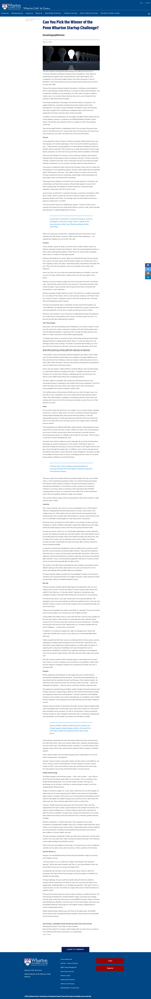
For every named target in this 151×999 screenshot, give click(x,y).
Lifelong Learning (70, 13)
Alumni (58, 996)
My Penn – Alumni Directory (69, 963)
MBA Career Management (69, 967)
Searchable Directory (53, 13)
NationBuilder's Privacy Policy (70, 988)
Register (148, 3)
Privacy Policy (65, 996)
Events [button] (4, 13)
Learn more (47, 934)
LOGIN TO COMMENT (75, 949)
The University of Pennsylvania (47, 996)
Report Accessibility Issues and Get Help (80, 996)
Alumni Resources (66, 959)
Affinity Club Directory (67, 984)
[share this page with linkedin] (148, 277)
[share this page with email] (148, 273)
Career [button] (28, 13)
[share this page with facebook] (148, 265)
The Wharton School (33, 996)
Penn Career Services (67, 971)
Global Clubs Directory (68, 979)
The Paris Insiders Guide (110, 13)
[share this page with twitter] (148, 269)
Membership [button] (16, 13)
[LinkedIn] (149, 14)
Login (141, 3)
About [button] (38, 13)
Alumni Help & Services (89, 13)
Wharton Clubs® (65, 975)
